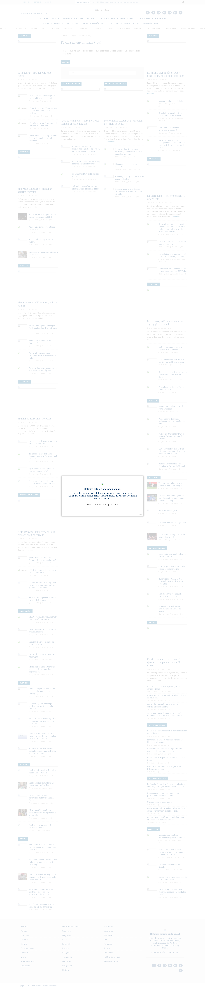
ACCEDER (114, 505)
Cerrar (140, 514)
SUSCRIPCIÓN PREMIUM (97, 505)
